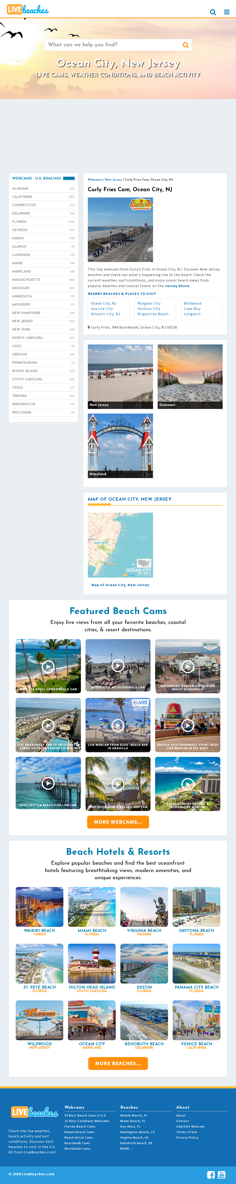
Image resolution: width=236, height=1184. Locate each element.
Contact (182, 1121)
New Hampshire (43, 313)
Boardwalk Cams (77, 1143)
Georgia (43, 230)
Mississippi (43, 305)
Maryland (43, 271)
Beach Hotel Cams (79, 1137)
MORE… (126, 1148)
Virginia (43, 396)
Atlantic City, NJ (105, 314)
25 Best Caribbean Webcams (87, 1121)
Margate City (149, 303)
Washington (43, 404)
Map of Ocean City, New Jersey (120, 585)
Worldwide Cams (78, 1148)
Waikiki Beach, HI (133, 1115)
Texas (43, 388)
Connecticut (43, 205)
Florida (43, 222)
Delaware (43, 213)
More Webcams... (118, 822)
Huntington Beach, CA (137, 1132)
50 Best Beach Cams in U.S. (86, 1115)
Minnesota (43, 296)
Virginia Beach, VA (134, 1137)
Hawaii (43, 238)
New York (43, 330)
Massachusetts (43, 280)
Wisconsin (43, 412)
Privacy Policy (187, 1137)
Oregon (43, 354)
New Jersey (43, 321)
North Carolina (43, 338)
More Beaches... (118, 1063)
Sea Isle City (102, 308)
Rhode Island (43, 371)
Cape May (192, 308)
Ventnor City (149, 308)
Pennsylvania (43, 363)
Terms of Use (186, 1132)
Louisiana (43, 255)
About (181, 1115)
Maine (43, 263)
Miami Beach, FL (132, 1121)
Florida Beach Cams (80, 1126)
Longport (192, 314)
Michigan (43, 288)
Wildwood (192, 303)
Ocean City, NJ (104, 303)
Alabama (43, 189)
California (43, 197)
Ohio (43, 346)
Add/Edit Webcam (190, 1126)
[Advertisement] (118, 136)
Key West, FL (130, 1126)
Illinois (43, 247)
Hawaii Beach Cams (79, 1132)
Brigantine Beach (153, 314)
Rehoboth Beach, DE (136, 1143)
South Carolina (43, 379)
